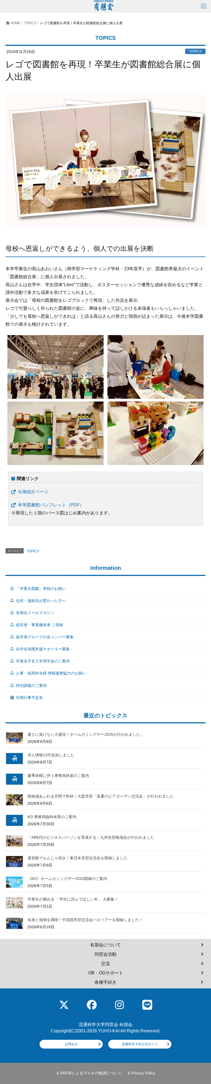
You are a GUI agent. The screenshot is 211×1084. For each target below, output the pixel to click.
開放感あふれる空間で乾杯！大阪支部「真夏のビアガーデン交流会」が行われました (100, 796)
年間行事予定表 (29, 697)
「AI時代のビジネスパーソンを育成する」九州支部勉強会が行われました (90, 837)
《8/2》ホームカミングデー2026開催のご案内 (67, 878)
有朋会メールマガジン (35, 613)
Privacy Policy (143, 1073)
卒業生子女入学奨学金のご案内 (43, 661)
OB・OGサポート (105, 973)
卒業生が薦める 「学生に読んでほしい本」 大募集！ (72, 899)
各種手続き (105, 982)
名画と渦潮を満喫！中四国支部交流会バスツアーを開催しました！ (85, 920)
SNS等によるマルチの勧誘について (91, 1073)
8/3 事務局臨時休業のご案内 (51, 817)
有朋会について (105, 945)
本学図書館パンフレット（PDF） (51, 505)
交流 (105, 963)
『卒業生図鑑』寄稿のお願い (41, 588)
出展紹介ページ (33, 491)
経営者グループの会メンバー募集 (45, 637)
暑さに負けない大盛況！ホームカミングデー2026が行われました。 (85, 734)
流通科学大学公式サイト (140, 1044)
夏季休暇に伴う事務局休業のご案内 (58, 775)
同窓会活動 (105, 954)
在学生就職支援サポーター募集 (43, 649)
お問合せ (71, 1044)
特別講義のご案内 (31, 685)
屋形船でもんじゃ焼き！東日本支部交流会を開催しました (77, 858)
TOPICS (33, 551)
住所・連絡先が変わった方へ (41, 600)
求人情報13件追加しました (50, 755)
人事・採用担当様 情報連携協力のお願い (51, 673)
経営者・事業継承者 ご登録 (39, 625)
